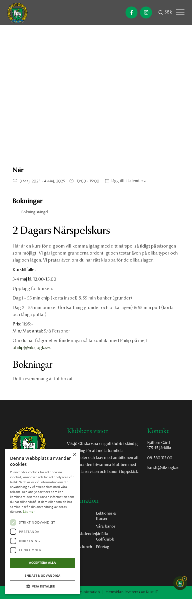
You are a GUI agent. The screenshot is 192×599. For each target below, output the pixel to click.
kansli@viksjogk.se (163, 468)
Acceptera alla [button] (42, 563)
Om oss (73, 514)
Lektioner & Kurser (106, 516)
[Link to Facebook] (132, 12)
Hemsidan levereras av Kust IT (132, 592)
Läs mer (29, 511)
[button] (42, 586)
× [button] (74, 454)
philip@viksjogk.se (31, 348)
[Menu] (180, 12)
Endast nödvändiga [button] (42, 576)
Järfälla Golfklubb (105, 536)
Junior (72, 527)
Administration (87, 592)
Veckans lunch (79, 547)
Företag (102, 547)
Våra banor (105, 527)
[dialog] (42, 521)
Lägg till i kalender (126, 181)
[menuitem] (168, 12)
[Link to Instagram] (146, 12)
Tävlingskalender (81, 534)
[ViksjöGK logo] (18, 13)
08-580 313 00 (159, 458)
